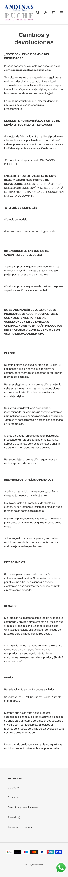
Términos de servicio (20, 827)
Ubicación (14, 787)
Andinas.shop (37, 865)
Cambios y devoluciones (23, 807)
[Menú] (62, 12)
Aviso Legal (15, 817)
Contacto (13, 797)
